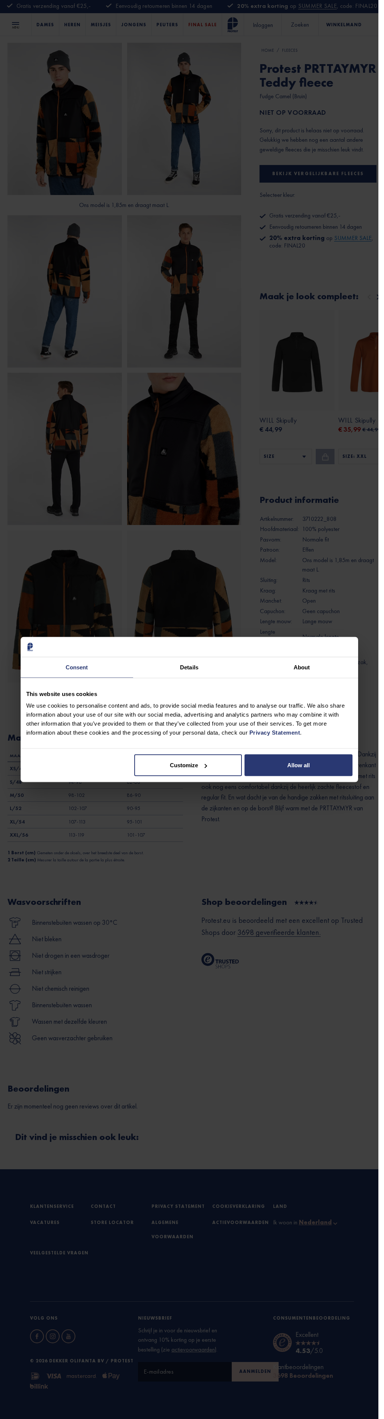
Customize (184, 765)
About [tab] (302, 667)
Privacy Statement (274, 732)
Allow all (298, 765)
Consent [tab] (77, 667)
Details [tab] (189, 667)
